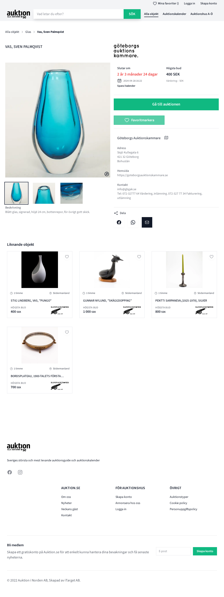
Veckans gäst (69, 509)
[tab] (16, 193)
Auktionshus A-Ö (202, 14)
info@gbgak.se (126, 189)
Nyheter (66, 503)
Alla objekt (151, 14)
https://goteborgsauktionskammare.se (142, 175)
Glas (28, 32)
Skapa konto (208, 3)
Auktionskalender (174, 14)
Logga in (189, 3)
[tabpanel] (57, 120)
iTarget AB (72, 580)
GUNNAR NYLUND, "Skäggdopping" (107, 300)
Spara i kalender (126, 86)
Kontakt (66, 515)
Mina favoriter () (168, 3)
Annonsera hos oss (128, 503)
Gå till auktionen (166, 104)
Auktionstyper (179, 497)
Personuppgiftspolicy (183, 509)
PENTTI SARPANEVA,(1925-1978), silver (181, 300)
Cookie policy (178, 503)
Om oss (66, 497)
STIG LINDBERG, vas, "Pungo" (31, 300)
